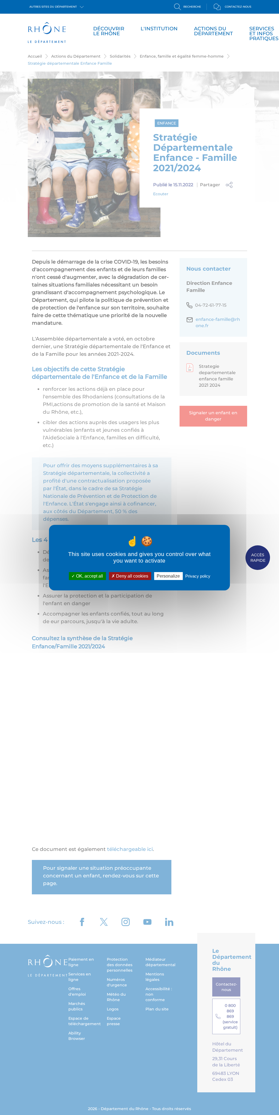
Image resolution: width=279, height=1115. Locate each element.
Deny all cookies (131, 575)
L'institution (159, 29)
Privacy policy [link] (197, 575)
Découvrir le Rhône (108, 31)
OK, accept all (89, 575)
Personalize (168, 575)
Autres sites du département (53, 6)
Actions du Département (213, 31)
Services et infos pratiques (263, 34)
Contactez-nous (238, 6)
